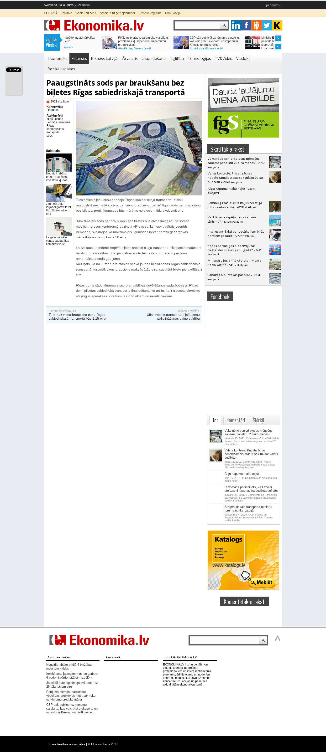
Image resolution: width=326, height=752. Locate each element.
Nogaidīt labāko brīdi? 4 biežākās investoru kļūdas (57, 177)
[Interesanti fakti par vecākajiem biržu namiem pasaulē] (275, 239)
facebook (246, 25)
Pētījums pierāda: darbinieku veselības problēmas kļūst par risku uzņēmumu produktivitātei (70, 695)
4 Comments (249, 517)
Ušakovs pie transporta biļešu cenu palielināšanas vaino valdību (173, 316)
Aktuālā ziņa (87, 48)
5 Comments (251, 497)
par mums (273, 5)
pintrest (257, 25)
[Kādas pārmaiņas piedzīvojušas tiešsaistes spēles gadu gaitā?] (275, 254)
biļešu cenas (55, 119)
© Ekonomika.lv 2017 (103, 744)
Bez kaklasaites (61, 69)
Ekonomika (57, 58)
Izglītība (176, 58)
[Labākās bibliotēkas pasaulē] (275, 283)
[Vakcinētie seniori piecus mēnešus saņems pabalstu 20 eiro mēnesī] (275, 166)
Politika (67, 13)
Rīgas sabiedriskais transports (55, 129)
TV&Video (223, 58)
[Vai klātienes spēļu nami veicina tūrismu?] (275, 225)
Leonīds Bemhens (58, 122)
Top (215, 420)
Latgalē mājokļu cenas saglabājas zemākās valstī (57, 241)
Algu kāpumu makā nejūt (226, 188)
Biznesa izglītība (150, 13)
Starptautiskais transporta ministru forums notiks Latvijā (248, 508)
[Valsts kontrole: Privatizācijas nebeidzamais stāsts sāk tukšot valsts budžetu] (275, 181)
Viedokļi (243, 58)
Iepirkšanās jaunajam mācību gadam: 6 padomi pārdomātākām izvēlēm (72, 675)
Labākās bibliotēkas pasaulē (229, 275)
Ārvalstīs (130, 58)
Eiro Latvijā (173, 13)
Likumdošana (154, 58)
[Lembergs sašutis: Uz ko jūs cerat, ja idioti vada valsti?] (275, 211)
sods (50, 135)
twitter (267, 25)
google (236, 25)
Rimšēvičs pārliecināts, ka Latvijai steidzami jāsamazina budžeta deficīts (251, 488)
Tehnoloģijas (199, 58)
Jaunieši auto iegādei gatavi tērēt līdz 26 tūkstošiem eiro (58, 208)
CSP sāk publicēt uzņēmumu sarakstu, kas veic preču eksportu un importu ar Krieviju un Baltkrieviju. (105, 41)
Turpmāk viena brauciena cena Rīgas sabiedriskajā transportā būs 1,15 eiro (77, 316)
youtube (277, 25)
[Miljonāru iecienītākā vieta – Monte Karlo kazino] (275, 268)
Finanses (79, 58)
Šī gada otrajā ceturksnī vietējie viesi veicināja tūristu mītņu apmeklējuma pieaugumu (247, 41)
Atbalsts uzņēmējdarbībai (117, 13)
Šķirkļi (258, 420)
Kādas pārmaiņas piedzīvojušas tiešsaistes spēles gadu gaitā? (231, 248)
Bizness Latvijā (104, 48)
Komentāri (235, 420)
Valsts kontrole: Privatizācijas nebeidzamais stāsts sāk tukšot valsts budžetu (235, 177)
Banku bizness (86, 13)
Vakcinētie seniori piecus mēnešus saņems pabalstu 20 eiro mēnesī (233, 160)
